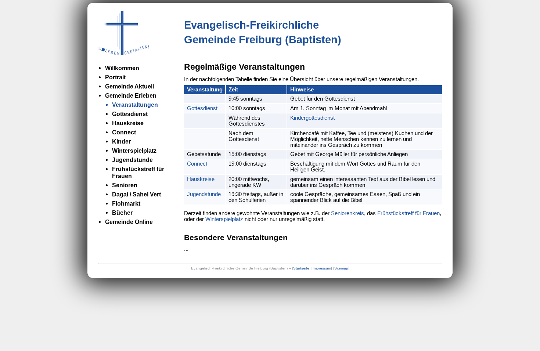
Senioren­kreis (347, 213)
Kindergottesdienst (312, 118)
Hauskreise (201, 179)
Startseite (301, 268)
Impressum (322, 268)
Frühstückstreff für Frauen (408, 213)
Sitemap (341, 268)
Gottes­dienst (202, 108)
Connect (197, 164)
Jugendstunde (204, 194)
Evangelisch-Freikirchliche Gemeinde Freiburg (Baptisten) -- (241, 268)
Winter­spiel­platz (224, 219)
